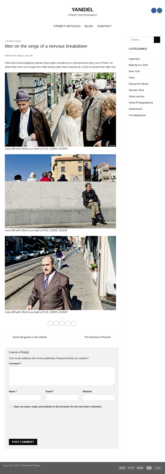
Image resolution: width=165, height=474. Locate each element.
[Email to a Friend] (62, 323)
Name (13, 391)
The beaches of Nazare (98, 337)
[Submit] (157, 39)
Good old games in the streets (29, 337)
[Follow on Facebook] (153, 10)
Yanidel (83, 9)
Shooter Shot (136, 90)
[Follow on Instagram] (159, 10)
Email (50, 391)
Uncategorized (137, 115)
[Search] (161, 26)
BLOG (89, 26)
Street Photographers (141, 102)
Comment (15, 363)
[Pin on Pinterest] (68, 323)
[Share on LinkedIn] (73, 323)
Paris (132, 77)
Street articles (136, 96)
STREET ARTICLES (67, 26)
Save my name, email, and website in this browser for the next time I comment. (58, 406)
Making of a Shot (138, 64)
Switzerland (135, 108)
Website (87, 391)
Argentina (134, 58)
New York (134, 71)
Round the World (138, 83)
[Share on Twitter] (56, 323)
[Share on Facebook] (50, 323)
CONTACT (104, 26)
